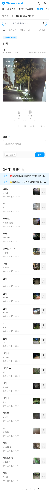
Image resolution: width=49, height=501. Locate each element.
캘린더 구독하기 (25, 9)
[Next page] (38, 489)
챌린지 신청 (8, 16)
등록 (40, 155)
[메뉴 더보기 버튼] (4, 30)
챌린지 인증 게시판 (25, 16)
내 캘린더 (11, 9)
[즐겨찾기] (22, 169)
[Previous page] (11, 489)
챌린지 (40, 9)
